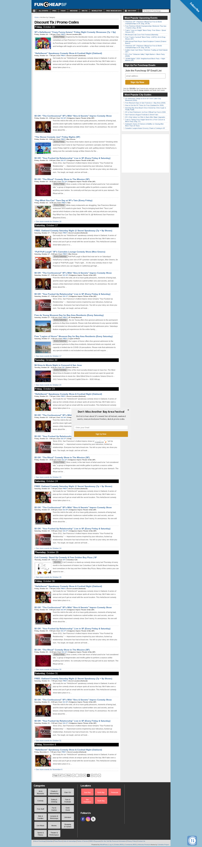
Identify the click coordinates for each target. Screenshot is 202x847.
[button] (101, 411)
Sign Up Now (101, 434)
